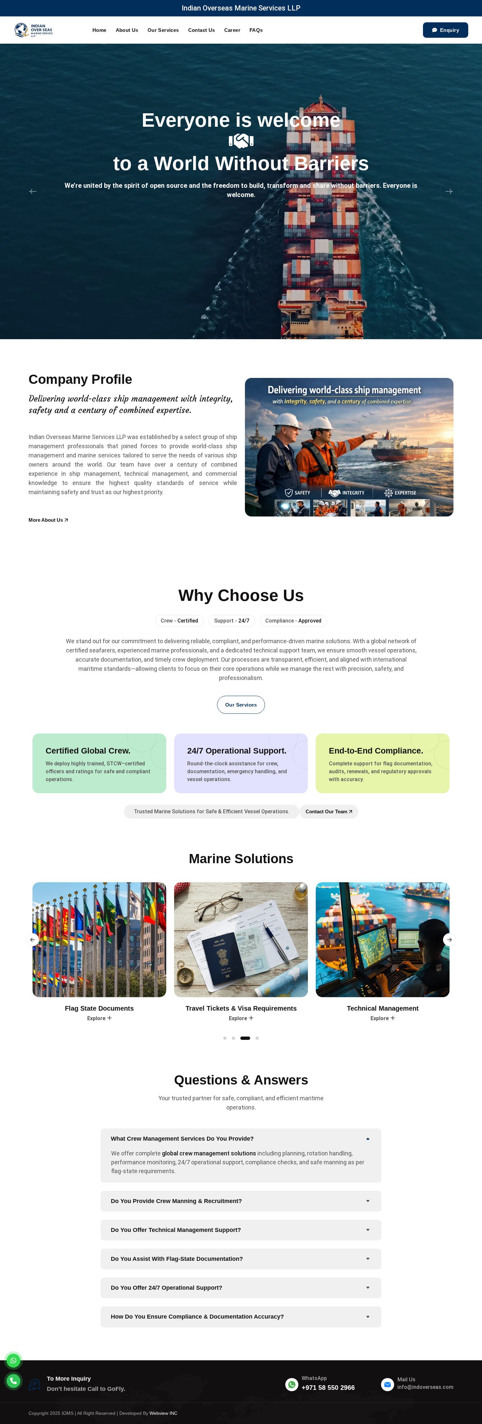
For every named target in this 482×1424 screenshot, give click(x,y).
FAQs (256, 30)
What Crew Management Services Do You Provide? (182, 1138)
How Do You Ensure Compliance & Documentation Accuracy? (197, 1316)
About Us (127, 30)
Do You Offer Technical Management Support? (176, 1230)
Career (232, 30)
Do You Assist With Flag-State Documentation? (177, 1259)
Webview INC (163, 1413)
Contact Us (201, 30)
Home (99, 30)
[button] (33, 191)
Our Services (163, 30)
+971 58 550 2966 (328, 1387)
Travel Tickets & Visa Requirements (99, 1008)
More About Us (46, 519)
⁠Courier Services (383, 1008)
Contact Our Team (326, 811)
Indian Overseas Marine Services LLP (241, 8)
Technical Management (241, 1008)
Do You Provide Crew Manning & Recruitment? (176, 1201)
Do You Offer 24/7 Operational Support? (166, 1287)
